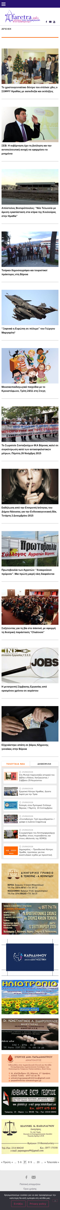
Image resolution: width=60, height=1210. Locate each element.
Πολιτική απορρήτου (30, 1184)
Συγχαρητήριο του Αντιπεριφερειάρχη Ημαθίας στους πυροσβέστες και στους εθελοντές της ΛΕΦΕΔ (37, 836)
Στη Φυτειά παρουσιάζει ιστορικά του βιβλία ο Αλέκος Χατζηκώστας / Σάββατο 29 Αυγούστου (37, 778)
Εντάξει (18, 1203)
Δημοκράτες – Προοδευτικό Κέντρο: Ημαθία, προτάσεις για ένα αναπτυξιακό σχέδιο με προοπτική (36, 852)
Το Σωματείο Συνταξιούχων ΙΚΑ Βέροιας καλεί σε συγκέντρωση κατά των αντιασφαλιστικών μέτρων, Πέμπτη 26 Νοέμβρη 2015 (30, 449)
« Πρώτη (6, 1162)
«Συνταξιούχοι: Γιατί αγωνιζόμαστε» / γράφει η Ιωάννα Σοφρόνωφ (36, 820)
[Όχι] (55, 1200)
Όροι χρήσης (30, 1188)
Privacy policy (38, 1203)
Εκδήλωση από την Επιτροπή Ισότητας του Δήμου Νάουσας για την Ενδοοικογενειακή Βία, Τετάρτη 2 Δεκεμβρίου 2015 (29, 511)
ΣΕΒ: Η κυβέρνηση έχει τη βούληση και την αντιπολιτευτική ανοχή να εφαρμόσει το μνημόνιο (27, 149)
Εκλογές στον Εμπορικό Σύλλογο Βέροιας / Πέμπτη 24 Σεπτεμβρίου (35, 806)
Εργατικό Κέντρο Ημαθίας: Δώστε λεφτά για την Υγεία (35, 792)
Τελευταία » (53, 1162)
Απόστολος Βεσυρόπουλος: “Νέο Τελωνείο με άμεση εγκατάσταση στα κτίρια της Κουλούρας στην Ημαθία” (29, 212)
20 (38, 1162)
